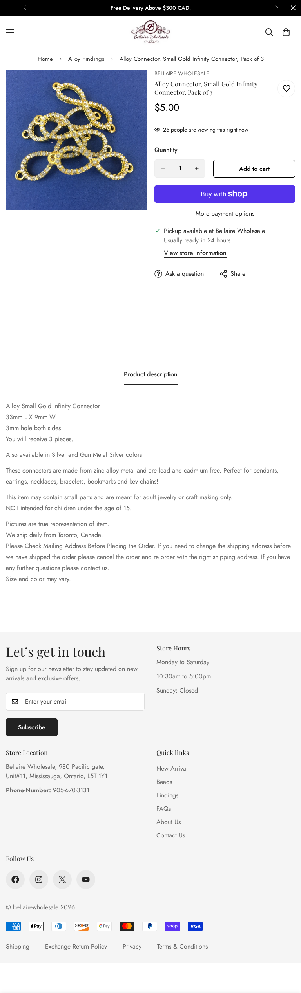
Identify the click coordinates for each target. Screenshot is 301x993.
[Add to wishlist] (286, 88)
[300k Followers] (15, 879)
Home (45, 59)
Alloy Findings (86, 59)
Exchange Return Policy (76, 946)
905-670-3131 (71, 790)
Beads (164, 781)
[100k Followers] (38, 879)
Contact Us (170, 835)
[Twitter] (62, 879)
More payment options (225, 213)
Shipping (17, 946)
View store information (195, 252)
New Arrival (172, 768)
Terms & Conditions (182, 946)
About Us (168, 821)
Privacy (132, 946)
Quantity (166, 149)
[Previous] (24, 8)
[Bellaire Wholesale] (150, 32)
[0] (286, 32)
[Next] (276, 8)
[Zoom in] (134, 86)
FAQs (163, 808)
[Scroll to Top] (286, 950)
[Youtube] (85, 879)
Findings (167, 795)
